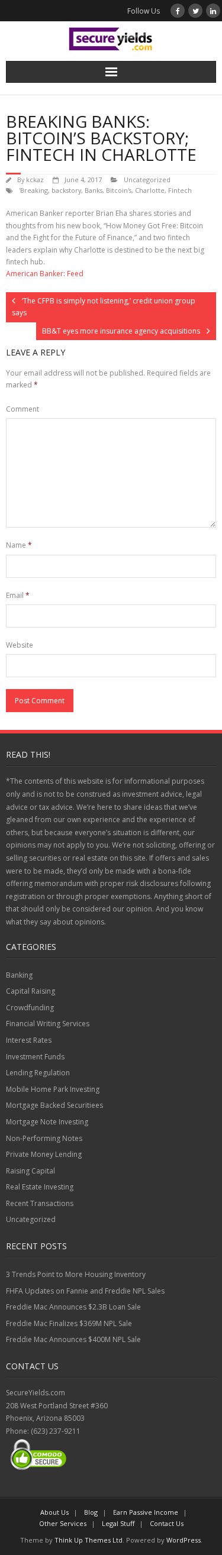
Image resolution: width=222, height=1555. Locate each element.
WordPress (183, 1539)
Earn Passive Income (145, 1512)
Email (18, 595)
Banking (19, 975)
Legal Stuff (118, 1523)
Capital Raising (30, 991)
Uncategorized (147, 179)
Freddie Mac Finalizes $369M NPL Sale (69, 1323)
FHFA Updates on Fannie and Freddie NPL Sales (85, 1291)
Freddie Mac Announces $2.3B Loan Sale (73, 1307)
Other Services (62, 1523)
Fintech (180, 190)
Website (19, 645)
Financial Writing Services (47, 1024)
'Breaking (33, 190)
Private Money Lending (44, 1154)
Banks (93, 190)
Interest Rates (29, 1040)
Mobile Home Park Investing (52, 1089)
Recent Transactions (39, 1203)
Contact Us (167, 1523)
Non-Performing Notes (44, 1138)
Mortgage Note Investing (47, 1122)
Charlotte (150, 190)
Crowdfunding (30, 1008)
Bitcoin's (118, 190)
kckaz (35, 179)
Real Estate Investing (39, 1187)
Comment (22, 409)
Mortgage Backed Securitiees (54, 1105)
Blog (91, 1512)
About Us (54, 1512)
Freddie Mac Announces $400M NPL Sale (73, 1339)
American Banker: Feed (44, 274)
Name (19, 545)
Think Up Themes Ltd (88, 1539)
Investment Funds (35, 1057)
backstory (66, 190)
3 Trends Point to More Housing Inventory (76, 1274)
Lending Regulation (38, 1073)
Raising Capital (30, 1171)
